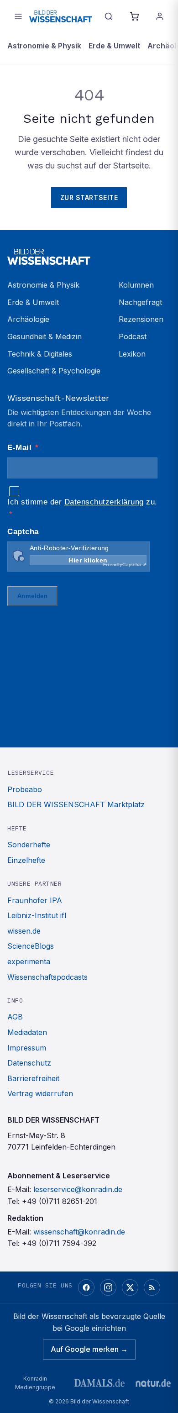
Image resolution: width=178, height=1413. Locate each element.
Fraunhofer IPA (34, 900)
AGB (15, 1016)
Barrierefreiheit (33, 1078)
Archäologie (28, 319)
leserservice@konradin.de (77, 1189)
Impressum (26, 1047)
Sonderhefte (28, 844)
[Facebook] (86, 1287)
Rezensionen (141, 319)
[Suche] (109, 16)
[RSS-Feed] (152, 1287)
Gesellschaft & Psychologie (53, 370)
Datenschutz (29, 1062)
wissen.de (24, 930)
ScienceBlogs (30, 946)
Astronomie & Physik (44, 45)
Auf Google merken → (89, 1349)
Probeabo (24, 789)
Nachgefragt (140, 302)
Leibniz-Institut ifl (36, 915)
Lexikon (132, 353)
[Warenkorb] (134, 16)
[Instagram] (108, 1287)
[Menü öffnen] (18, 16)
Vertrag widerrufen (40, 1093)
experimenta (28, 961)
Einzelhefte (26, 860)
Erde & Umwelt (114, 45)
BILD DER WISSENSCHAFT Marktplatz (76, 804)
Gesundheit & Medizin (44, 336)
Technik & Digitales (39, 353)
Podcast (133, 336)
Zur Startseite (89, 197)
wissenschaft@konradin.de (79, 1231)
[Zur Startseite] (60, 16)
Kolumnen (136, 284)
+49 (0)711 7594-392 (59, 1243)
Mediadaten (27, 1032)
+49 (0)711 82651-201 (59, 1201)
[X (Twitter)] (130, 1287)
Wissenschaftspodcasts (47, 977)
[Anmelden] (160, 16)
